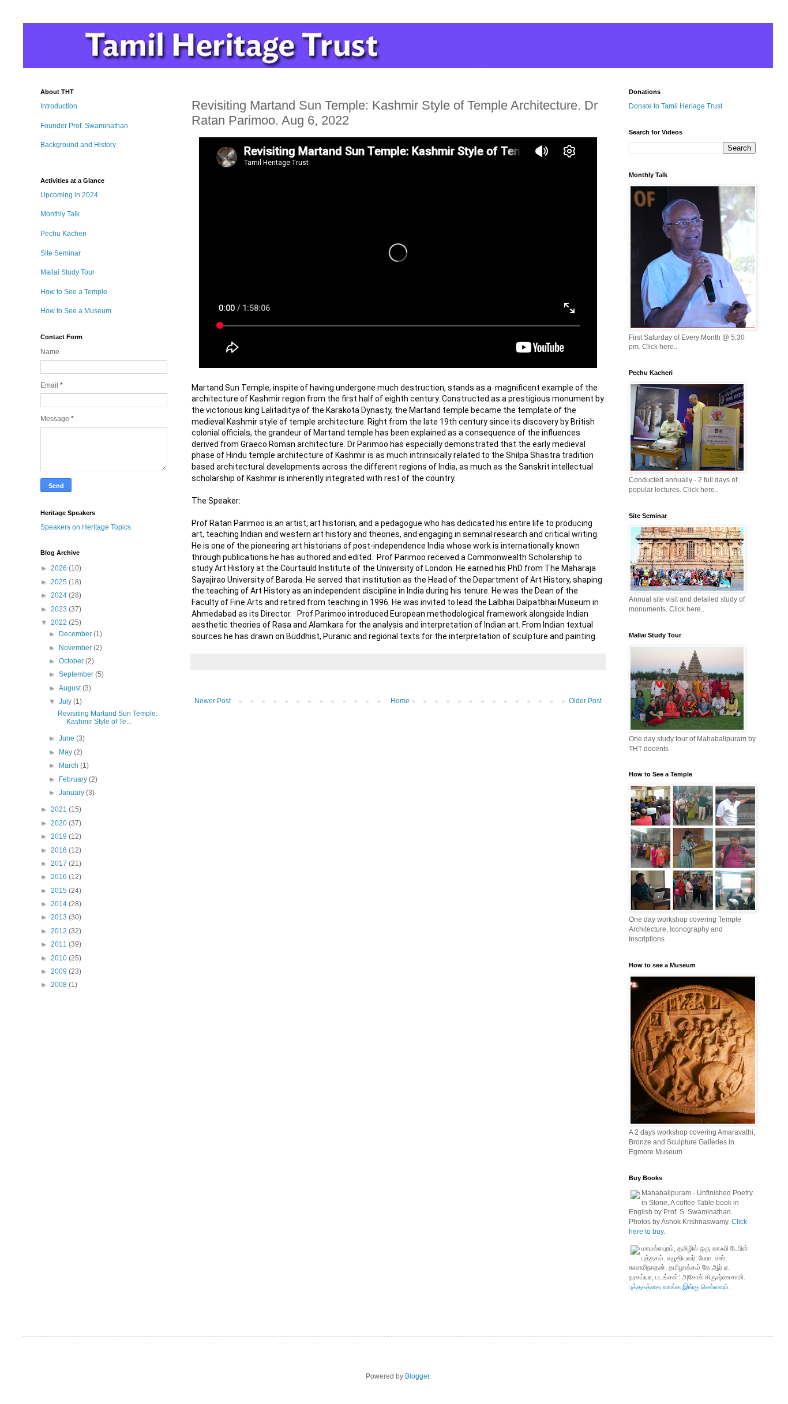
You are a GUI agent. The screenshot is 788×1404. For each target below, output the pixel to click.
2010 (60, 958)
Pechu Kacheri (63, 234)
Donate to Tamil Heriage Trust (675, 106)
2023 (60, 609)
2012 (60, 931)
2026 (60, 568)
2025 (60, 582)
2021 (60, 809)
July (66, 701)
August (70, 688)
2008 (60, 985)
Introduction (58, 106)
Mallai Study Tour (67, 272)
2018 (60, 850)
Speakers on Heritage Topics (85, 527)
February (74, 779)
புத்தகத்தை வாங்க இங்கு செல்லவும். (679, 1287)
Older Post (585, 701)
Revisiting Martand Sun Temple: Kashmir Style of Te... (107, 717)
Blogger (417, 1376)
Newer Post (212, 701)
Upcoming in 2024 (69, 195)
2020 (60, 823)
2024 (60, 595)
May (66, 752)
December (76, 634)
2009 (60, 971)
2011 (60, 944)
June (67, 738)
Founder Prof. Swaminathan (84, 126)
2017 (60, 863)
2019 (60, 836)
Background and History (78, 145)
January (72, 793)
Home (400, 701)
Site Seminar (60, 253)
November (76, 648)
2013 (60, 917)
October (72, 661)
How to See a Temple (73, 292)
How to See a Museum (75, 311)
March (69, 765)
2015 (60, 891)
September (77, 674)
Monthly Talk (60, 214)
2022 (60, 622)
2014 (60, 904)
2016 (60, 877)
